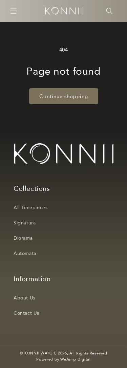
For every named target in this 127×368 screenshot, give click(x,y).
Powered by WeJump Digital (63, 359)
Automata (25, 253)
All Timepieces (30, 207)
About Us (25, 298)
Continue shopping (63, 96)
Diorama (23, 238)
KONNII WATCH (39, 353)
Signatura (25, 223)
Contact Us (26, 313)
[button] (13, 10)
